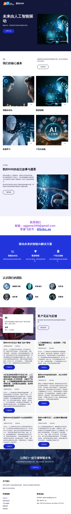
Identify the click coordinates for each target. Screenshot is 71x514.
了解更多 (9, 367)
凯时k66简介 (6, 501)
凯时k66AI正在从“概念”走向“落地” (17, 343)
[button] (31, 104)
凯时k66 (20, 3)
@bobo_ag (44, 229)
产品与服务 (6, 503)
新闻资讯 (5, 506)
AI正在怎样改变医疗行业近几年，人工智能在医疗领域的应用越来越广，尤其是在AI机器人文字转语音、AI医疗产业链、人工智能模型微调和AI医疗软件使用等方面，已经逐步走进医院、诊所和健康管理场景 (18, 380)
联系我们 (5, 509)
